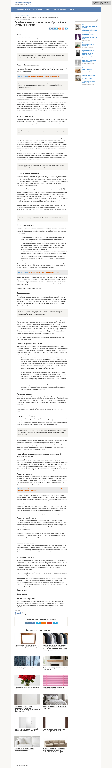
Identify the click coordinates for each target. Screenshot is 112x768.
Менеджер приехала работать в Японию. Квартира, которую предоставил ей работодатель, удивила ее (89, 53)
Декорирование (37, 9)
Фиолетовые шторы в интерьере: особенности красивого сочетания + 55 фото (89, 36)
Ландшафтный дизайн (59, 9)
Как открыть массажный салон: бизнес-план (89, 61)
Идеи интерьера (23, 2)
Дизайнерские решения (23, 9)
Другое (71, 9)
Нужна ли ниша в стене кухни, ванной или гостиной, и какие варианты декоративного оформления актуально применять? (89, 79)
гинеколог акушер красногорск (21, 15)
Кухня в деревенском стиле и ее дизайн (88, 68)
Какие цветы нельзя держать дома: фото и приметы (88, 44)
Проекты (47, 9)
